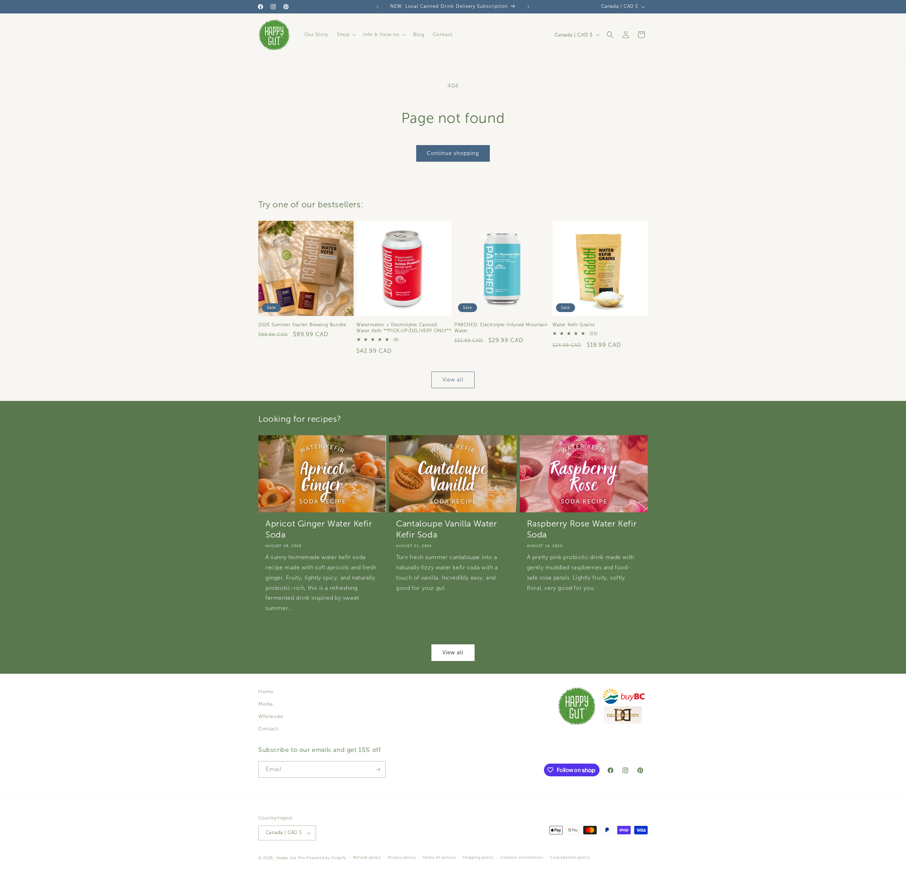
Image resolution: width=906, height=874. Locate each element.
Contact (268, 729)
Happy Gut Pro (290, 858)
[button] (346, 34)
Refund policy (367, 857)
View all (453, 380)
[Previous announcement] (377, 6)
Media (265, 704)
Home (266, 691)
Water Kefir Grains (573, 324)
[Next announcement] (528, 6)
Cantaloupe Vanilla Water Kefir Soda (446, 529)
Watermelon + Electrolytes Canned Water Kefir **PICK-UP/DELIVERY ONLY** (403, 327)
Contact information (521, 857)
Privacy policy (402, 857)
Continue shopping (453, 153)
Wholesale (270, 716)
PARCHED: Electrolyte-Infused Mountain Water (500, 327)
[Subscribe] (377, 769)
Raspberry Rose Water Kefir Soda (582, 529)
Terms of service (439, 857)
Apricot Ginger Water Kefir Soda (318, 529)
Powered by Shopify (326, 858)
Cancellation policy (570, 857)
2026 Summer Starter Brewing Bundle (302, 324)
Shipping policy (478, 857)
